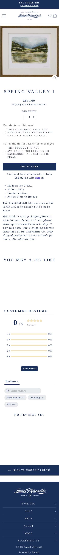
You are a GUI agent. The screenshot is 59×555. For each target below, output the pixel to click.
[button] (29, 334)
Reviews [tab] (12, 381)
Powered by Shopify (29, 552)
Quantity (29, 111)
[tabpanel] (29, 418)
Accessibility (29, 541)
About (29, 526)
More (29, 533)
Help (28, 518)
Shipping (17, 104)
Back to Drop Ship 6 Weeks (32, 470)
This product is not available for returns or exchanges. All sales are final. (28, 152)
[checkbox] (11, 404)
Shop (28, 511)
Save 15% (29, 504)
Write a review (29, 368)
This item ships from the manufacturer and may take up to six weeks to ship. (30, 132)
